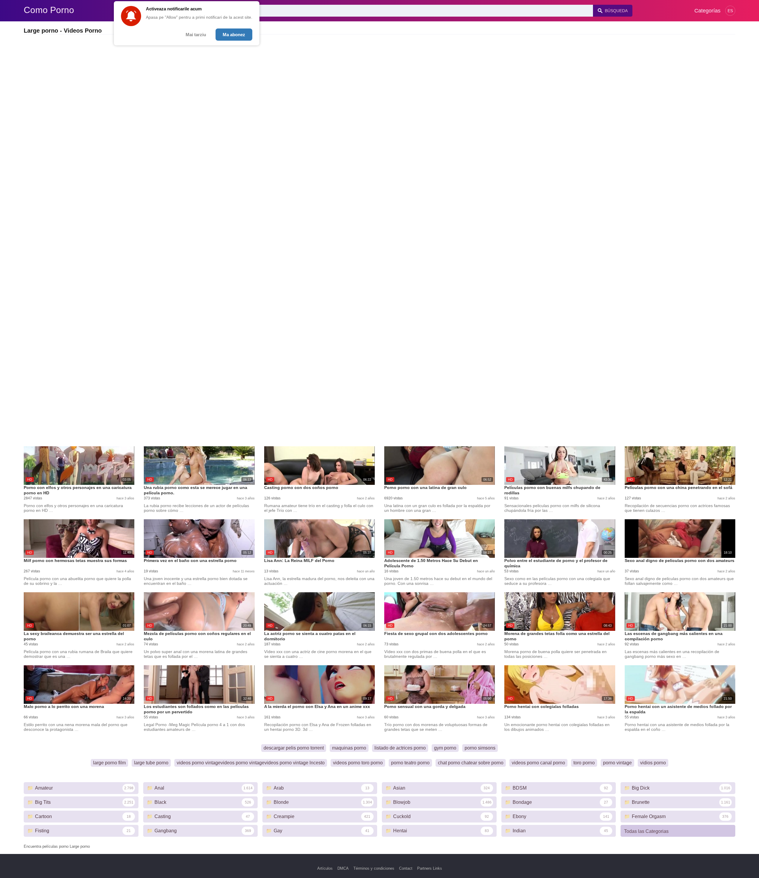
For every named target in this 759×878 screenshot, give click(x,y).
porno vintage (617, 762)
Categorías (707, 11)
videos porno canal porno (538, 762)
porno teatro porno (410, 762)
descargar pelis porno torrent (294, 747)
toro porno (584, 762)
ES (730, 10)
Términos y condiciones (373, 868)
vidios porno (653, 762)
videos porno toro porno (358, 762)
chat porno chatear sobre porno (470, 762)
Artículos (325, 868)
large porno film (109, 762)
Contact (405, 868)
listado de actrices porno (400, 747)
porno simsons (480, 747)
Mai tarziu (196, 34)
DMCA (343, 868)
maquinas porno (349, 747)
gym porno (445, 747)
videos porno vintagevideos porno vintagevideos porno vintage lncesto (251, 762)
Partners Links (429, 868)
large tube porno (151, 762)
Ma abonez (234, 34)
